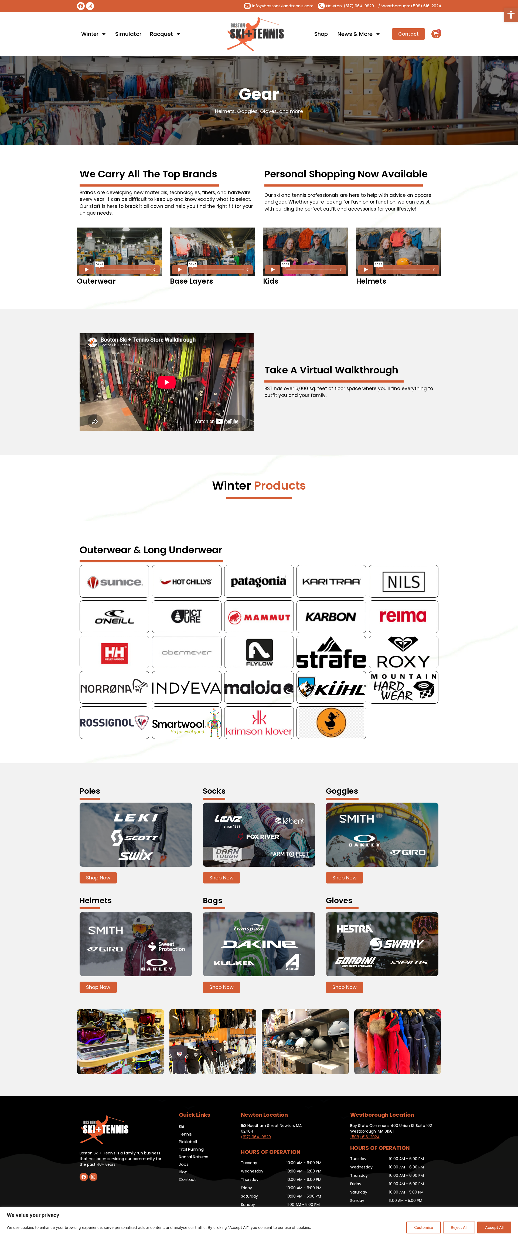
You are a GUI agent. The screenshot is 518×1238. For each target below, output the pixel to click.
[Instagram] (90, 6)
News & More (355, 34)
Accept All (494, 1227)
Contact (187, 1179)
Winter (89, 34)
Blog (183, 1172)
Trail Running (191, 1149)
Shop (321, 34)
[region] (259, 1222)
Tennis (185, 1134)
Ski (181, 1126)
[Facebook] (81, 6)
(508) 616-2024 (365, 1137)
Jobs (184, 1164)
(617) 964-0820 (256, 1137)
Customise (423, 1227)
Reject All (459, 1227)
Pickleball (188, 1141)
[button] (511, 15)
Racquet (161, 34)
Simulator (128, 34)
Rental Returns (193, 1157)
